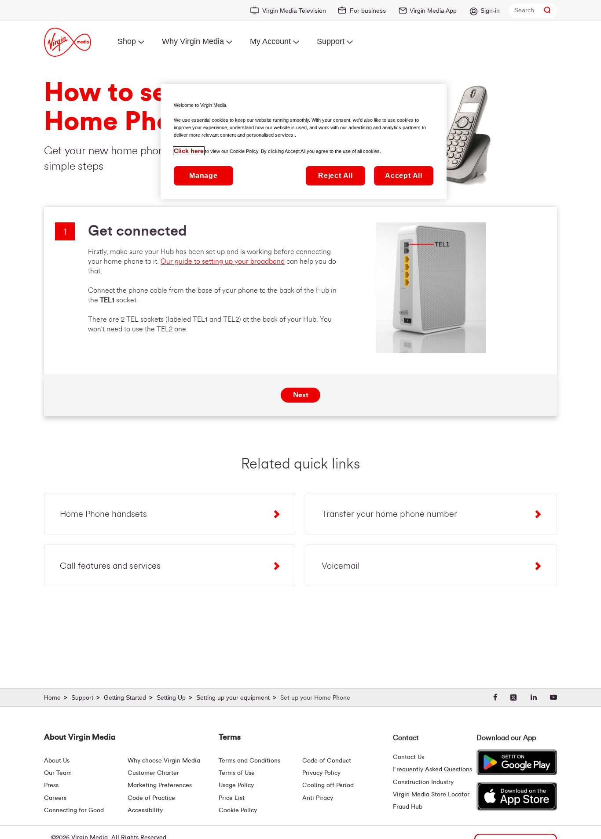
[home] (57, 697)
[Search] (547, 10)
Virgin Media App (433, 10)
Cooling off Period (328, 785)
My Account (270, 41)
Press (51, 785)
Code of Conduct (326, 761)
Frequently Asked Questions (432, 769)
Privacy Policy (321, 773)
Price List (232, 798)
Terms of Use (237, 773)
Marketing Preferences (160, 785)
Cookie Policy (238, 810)
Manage (203, 175)
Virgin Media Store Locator (431, 795)
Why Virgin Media (193, 41)
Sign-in (490, 10)
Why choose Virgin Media (164, 761)
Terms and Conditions (249, 761)
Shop (126, 41)
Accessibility (145, 810)
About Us (57, 761)
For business (368, 10)
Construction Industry (423, 782)
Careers (55, 798)
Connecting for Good (74, 810)
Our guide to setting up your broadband (223, 261)
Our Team (58, 773)
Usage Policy (236, 785)
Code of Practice (151, 798)
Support (330, 41)
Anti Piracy (317, 798)
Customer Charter (153, 773)
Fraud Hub (407, 807)
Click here (189, 150)
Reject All (335, 175)
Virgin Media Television (294, 10)
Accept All (403, 175)
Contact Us (408, 757)
